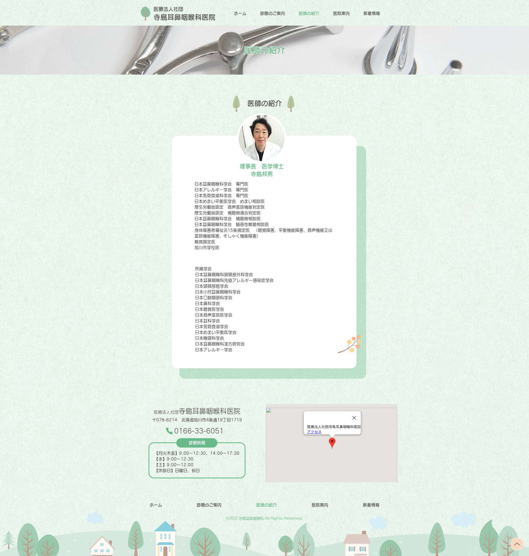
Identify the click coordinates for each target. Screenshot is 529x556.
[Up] (517, 544)
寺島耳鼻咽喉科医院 (197, 411)
